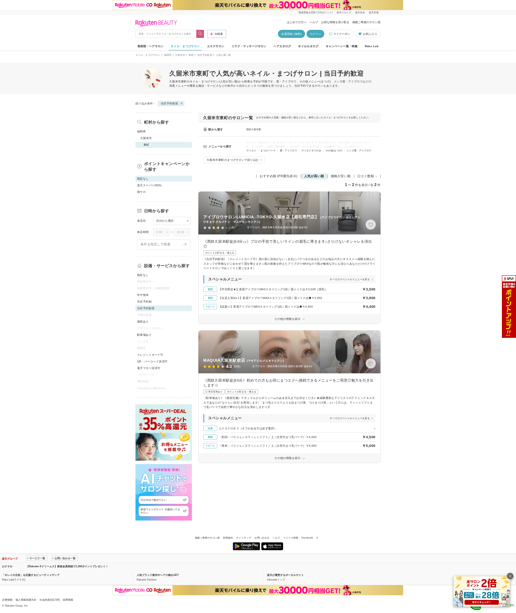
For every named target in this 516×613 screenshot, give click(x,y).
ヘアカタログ (282, 46)
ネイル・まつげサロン (185, 46)
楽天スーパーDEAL (149, 185)
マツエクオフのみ (311, 150)
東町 (191, 55)
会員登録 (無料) (291, 33)
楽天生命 (360, 12)
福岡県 (168, 55)
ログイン (315, 33)
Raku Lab (372, 46)
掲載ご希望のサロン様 (366, 22)
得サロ (141, 192)
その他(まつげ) (334, 150)
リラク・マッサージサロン (249, 46)
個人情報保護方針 (26, 599)
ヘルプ (314, 22)
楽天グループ (344, 12)
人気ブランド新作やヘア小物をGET (158, 575)
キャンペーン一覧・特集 (342, 46)
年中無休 (143, 295)
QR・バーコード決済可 (152, 361)
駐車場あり (144, 334)
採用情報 (68, 599)
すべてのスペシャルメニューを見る (350, 279)
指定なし (143, 275)
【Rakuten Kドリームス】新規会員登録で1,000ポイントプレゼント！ (67, 566)
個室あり (143, 321)
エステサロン (216, 46)
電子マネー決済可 (148, 368)
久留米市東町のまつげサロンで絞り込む (233, 159)
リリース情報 (290, 537)
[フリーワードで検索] (200, 34)
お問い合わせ (261, 537)
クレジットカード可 (150, 354)
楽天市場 (374, 12)
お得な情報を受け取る (335, 22)
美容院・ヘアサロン (150, 46)
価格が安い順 (341, 176)
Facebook (307, 537)
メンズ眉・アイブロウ (358, 150)
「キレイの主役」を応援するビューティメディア (31, 575)
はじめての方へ (297, 22)
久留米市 (180, 55)
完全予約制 (144, 301)
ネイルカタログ (308, 46)
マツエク (251, 150)
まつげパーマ (267, 150)
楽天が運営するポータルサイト (285, 575)
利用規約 (228, 537)
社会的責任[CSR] (50, 599)
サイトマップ (243, 537)
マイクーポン (341, 33)
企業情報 (7, 599)
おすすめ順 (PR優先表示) (279, 176)
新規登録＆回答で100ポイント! (316, 12)
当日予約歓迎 (204, 55)
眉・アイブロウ (288, 150)
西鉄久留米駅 (253, 129)
